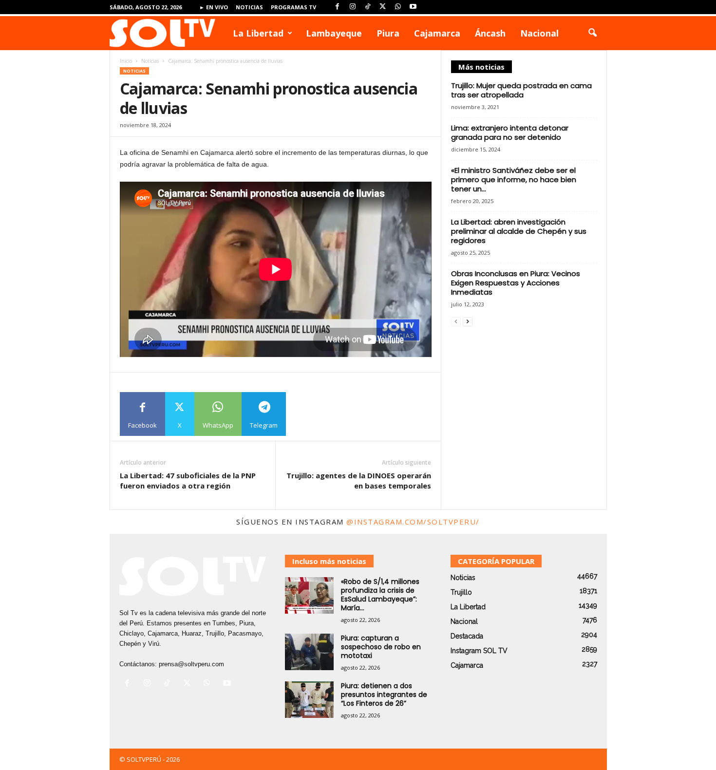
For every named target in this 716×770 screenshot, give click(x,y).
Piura (388, 33)
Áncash (490, 33)
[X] (383, 7)
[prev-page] (456, 321)
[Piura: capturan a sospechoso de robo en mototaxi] (309, 652)
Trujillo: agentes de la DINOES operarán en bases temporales (358, 480)
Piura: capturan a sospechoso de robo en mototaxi (381, 646)
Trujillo (461, 592)
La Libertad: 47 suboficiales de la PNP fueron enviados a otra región (188, 480)
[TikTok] (368, 7)
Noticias (249, 7)
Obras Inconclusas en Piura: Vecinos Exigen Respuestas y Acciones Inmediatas (515, 282)
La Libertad (258, 33)
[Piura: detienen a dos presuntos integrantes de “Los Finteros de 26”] (309, 699)
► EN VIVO (213, 7)
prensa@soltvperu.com (191, 664)
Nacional (539, 33)
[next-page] (467, 321)
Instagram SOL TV (479, 651)
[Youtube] (413, 7)
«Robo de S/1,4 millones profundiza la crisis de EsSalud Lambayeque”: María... (380, 595)
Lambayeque (334, 33)
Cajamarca (437, 33)
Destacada (467, 636)
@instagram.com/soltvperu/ (413, 521)
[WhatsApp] (398, 7)
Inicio (126, 60)
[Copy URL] (308, 414)
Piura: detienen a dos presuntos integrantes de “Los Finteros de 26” (384, 694)
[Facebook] (337, 7)
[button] (592, 33)
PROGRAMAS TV (293, 7)
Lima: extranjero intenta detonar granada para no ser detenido (509, 132)
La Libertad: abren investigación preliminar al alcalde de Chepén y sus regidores (518, 231)
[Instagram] (352, 7)
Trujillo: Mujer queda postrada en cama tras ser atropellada (521, 90)
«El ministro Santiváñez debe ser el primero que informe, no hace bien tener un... (513, 179)
